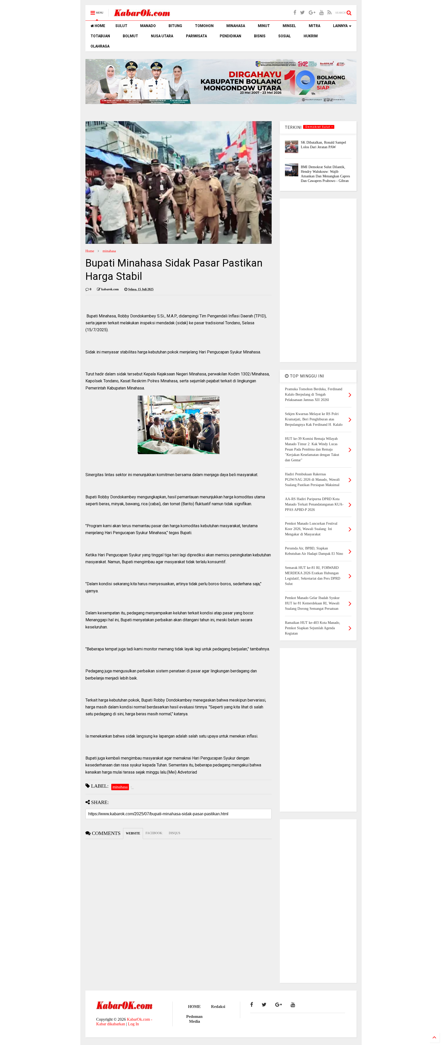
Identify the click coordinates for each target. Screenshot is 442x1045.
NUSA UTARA (162, 36)
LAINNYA (340, 26)
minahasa (109, 251)
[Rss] (329, 13)
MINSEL (289, 26)
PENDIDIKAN (230, 36)
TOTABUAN (100, 36)
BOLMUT (130, 36)
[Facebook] (294, 13)
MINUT (264, 26)
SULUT (121, 26)
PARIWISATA (196, 36)
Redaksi (218, 1006)
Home (89, 251)
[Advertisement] (318, 280)
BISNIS (260, 36)
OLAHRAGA (100, 46)
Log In (133, 1024)
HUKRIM (311, 36)
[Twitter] (302, 13)
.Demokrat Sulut (317, 127)
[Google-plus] (312, 13)
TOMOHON (204, 26)
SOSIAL (284, 36)
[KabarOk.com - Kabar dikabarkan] (142, 14)
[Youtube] (321, 13)
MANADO (148, 26)
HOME (99, 26)
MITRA (314, 26)
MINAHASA (235, 26)
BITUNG (175, 26)
